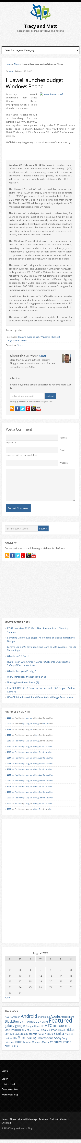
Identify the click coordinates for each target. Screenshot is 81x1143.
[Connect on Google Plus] (33, 408)
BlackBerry (13, 1021)
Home (9, 63)
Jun (31, 718)
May (27, 718)
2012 (9, 769)
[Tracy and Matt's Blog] (40, 19)
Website (64, 462)
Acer (8, 1016)
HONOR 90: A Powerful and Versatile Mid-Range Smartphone (40, 697)
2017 (9, 740)
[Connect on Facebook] (17, 408)
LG (16, 1034)
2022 (9, 729)
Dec (50, 746)
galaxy (9, 1025)
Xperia (9, 1045)
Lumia (22, 1034)
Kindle (62, 1030)
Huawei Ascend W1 (28, 336)
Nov (47, 723)
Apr (23, 723)
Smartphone (45, 1038)
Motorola (31, 1034)
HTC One (58, 1026)
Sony (57, 1038)
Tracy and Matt (40, 26)
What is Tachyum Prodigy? (21, 671)
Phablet (68, 1033)
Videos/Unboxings (27, 1119)
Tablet (18, 1042)
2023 (9, 723)
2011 (9, 775)
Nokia (60, 1034)
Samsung (27, 1037)
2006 (9, 803)
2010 (9, 780)
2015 (9, 752)
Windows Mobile (41, 1041)
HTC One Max (24, 1030)
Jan (13, 740)
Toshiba (27, 1042)
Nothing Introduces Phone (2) (23, 682)
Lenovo (9, 1034)
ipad (47, 1029)
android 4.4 (44, 1016)
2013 (9, 763)
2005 (9, 809)
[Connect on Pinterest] (28, 408)
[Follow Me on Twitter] (22, 408)
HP (42, 1026)
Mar (20, 740)
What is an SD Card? (18, 656)
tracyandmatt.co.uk (16, 340)
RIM (15, 1038)
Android (29, 1016)
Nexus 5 (49, 1034)
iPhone (55, 1030)
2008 (9, 792)
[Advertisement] (40, 39)
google (20, 1025)
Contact (64, 1119)
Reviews (43, 1119)
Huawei (36, 1030)
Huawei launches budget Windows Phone (34, 83)
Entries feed (8, 1084)
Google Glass (33, 1026)
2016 (9, 746)
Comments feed (10, 1089)
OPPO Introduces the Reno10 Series (26, 676)
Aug (37, 723)
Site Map (6, 1122)
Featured (60, 1020)
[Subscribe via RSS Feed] (12, 408)
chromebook (31, 1021)
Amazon (15, 1016)
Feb (16, 740)
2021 (9, 735)
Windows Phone (60, 1042)
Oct (43, 723)
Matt (10, 71)
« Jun (7, 997)
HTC (48, 1025)
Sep (40, 746)
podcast (9, 1038)
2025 (9, 718)
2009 (9, 786)
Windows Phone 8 (50, 336)
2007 (9, 797)
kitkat (70, 1029)
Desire (45, 1021)
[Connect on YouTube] (38, 408)
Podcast (54, 1119)
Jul (34, 723)
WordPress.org (10, 1094)
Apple (55, 1016)
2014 (9, 758)
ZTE (16, 1045)
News (16, 63)
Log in (5, 1078)
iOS (43, 1030)
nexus (41, 1034)
